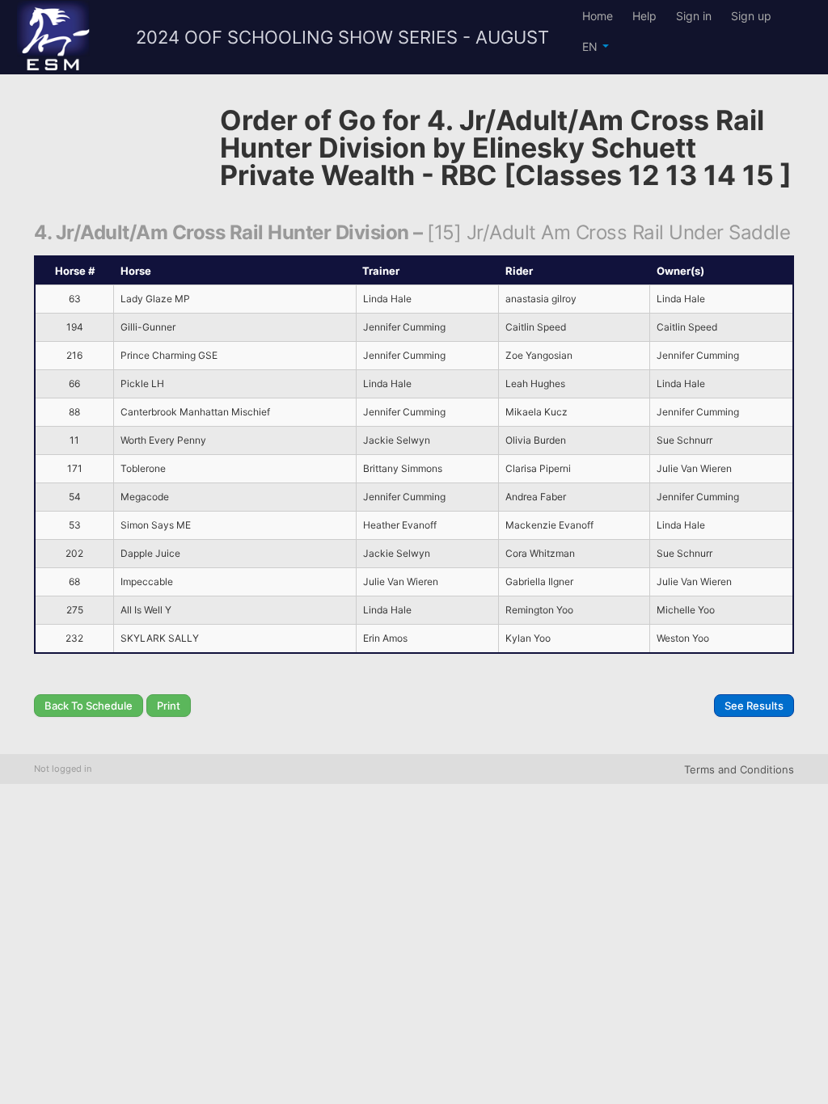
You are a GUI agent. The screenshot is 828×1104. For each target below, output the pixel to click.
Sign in (694, 16)
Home (597, 16)
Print (168, 705)
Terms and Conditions (739, 769)
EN (591, 46)
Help (644, 16)
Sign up (751, 16)
